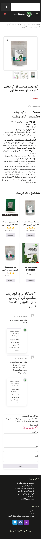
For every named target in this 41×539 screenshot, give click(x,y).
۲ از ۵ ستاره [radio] (33, 427)
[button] (37, 14)
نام (36, 446)
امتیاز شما (34, 425)
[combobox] (25, 7)
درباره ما (31, 513)
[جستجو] (5, 7)
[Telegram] (14, 522)
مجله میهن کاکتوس (27, 499)
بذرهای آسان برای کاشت (26, 491)
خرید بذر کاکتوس (28, 486)
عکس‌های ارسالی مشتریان (25, 483)
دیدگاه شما (33, 432)
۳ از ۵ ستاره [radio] (30, 427)
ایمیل (35, 456)
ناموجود (31, 235)
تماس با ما (30, 511)
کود (25, 24)
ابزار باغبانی (30, 496)
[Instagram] (26, 522)
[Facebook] (20, 522)
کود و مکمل (32, 24)
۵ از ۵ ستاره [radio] (23, 427)
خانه (38, 24)
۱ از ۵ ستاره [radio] (36, 427)
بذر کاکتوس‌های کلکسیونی (24, 488)
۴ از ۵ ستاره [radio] (27, 427)
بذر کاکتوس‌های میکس (26, 494)
